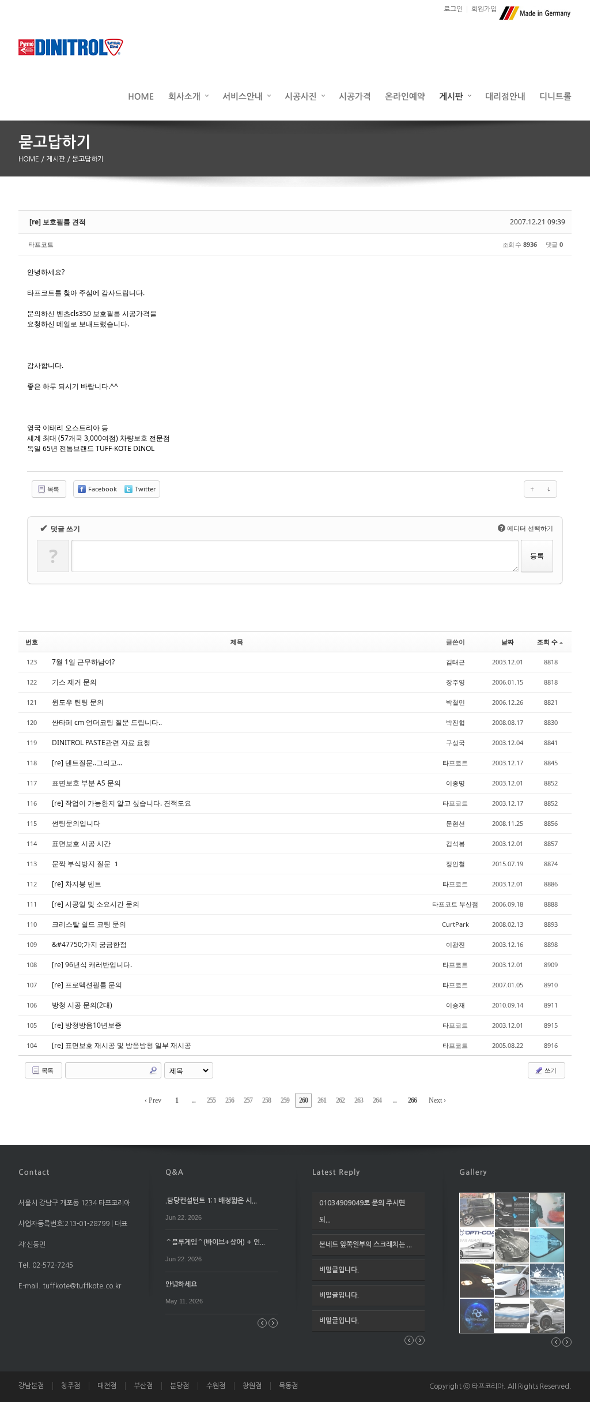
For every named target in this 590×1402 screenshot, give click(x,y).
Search (153, 1070)
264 (377, 1100)
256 (229, 1100)
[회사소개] (188, 96)
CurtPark (455, 924)
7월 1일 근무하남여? (83, 662)
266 (412, 1100)
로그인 (453, 9)
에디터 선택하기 (526, 528)
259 (285, 1100)
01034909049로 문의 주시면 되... (362, 1211)
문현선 (455, 823)
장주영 (455, 682)
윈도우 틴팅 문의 (78, 702)
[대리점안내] (505, 96)
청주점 (70, 1385)
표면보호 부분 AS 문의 (86, 783)
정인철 (455, 863)
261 (321, 1100)
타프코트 (41, 244)
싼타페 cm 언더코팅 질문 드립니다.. (107, 722)
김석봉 (455, 843)
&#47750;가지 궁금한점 (89, 944)
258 (266, 1100)
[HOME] (141, 96)
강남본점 (31, 1385)
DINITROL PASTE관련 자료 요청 (101, 742)
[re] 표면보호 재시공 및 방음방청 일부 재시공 (121, 1045)
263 (358, 1100)
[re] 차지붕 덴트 (76, 884)
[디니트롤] (555, 96)
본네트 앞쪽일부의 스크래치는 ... (365, 1244)
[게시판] (455, 96)
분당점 (179, 1385)
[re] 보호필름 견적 (57, 222)
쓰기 (549, 1070)
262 (340, 1100)
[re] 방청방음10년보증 (87, 1025)
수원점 (215, 1385)
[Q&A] (174, 1171)
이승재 (455, 1005)
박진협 (455, 722)
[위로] (532, 489)
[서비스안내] (246, 96)
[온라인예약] (405, 96)
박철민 (455, 702)
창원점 (252, 1385)
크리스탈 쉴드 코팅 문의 (89, 924)
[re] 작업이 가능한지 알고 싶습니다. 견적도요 (121, 803)
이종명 (455, 783)
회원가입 (484, 9)
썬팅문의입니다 (76, 823)
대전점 (106, 1385)
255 (211, 1100)
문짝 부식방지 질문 (82, 864)
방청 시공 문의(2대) (82, 1005)
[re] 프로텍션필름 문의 (87, 985)
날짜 (507, 641)
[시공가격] (355, 96)
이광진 (455, 944)
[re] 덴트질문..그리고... (87, 763)
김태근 (455, 661)
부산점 (143, 1385)
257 (248, 1100)
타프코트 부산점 (455, 904)
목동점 (288, 1385)
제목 (236, 641)
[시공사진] (305, 96)
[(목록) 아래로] (548, 489)
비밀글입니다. (339, 1269)
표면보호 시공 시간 (81, 843)
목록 (52, 488)
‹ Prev (153, 1100)
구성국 (455, 742)
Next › (437, 1100)
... (193, 1100)
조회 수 (547, 641)
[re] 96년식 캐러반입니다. (92, 964)
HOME (29, 159)
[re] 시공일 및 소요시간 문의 (95, 904)
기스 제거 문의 (74, 682)
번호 (31, 641)
